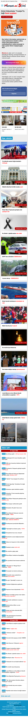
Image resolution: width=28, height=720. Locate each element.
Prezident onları (11, 547)
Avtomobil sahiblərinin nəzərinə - (12, 600)
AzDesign (10, 713)
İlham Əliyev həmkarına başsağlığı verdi (13, 556)
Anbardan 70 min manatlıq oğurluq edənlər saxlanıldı (13, 494)
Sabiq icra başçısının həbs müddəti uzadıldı (13, 542)
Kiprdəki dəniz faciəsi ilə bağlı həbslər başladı (14, 691)
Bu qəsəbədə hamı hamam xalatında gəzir (13, 561)
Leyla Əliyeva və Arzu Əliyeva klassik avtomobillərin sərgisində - (13, 671)
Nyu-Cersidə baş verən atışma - (12, 686)
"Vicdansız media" (13, 633)
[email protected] (17, 705)
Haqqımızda (12, 1)
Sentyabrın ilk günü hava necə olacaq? (12, 508)
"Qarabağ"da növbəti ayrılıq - (13, 528)
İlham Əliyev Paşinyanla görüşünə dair (14, 499)
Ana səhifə (3, 1)
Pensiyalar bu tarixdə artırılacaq (12, 571)
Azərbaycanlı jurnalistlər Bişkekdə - (13, 524)
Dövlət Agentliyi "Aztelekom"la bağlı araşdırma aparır (13, 484)
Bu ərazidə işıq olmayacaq (11, 666)
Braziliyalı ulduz (12, 657)
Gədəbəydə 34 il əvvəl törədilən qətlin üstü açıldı (14, 458)
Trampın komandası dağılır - (11, 649)
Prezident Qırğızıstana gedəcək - (12, 585)
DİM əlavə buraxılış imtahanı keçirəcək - (14, 464)
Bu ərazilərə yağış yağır (10, 551)
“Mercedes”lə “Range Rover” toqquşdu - (11, 566)
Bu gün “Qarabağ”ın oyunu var (12, 580)
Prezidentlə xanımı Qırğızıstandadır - (13, 537)
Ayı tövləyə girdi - (14, 454)
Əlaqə (16, 1)
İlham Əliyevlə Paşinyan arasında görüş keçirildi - (12, 513)
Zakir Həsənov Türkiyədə (12, 643)
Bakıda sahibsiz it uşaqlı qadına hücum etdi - (12, 519)
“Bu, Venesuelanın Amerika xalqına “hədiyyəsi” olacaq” (13, 680)
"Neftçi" (9, 628)
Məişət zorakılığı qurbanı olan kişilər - (14, 595)
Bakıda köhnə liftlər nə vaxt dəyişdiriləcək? (11, 605)
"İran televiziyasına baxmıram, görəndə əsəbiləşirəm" (12, 616)
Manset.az (5, 53)
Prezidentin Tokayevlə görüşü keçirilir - (14, 469)
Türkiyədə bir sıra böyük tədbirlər (14, 662)
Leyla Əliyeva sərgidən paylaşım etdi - (14, 624)
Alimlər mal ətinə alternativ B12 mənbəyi (12, 611)
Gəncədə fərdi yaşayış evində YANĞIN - (14, 638)
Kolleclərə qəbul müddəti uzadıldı (12, 489)
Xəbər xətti (7, 1)
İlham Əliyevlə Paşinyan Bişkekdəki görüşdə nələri (13, 474)
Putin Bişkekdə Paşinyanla (14, 676)
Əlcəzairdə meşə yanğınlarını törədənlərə (11, 575)
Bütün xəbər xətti (5, 696)
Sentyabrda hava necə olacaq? (12, 532)
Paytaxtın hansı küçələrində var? (13, 590)
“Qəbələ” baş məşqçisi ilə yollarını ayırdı (13, 479)
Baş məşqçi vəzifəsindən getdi (12, 503)
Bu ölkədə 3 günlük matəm (14, 653)
